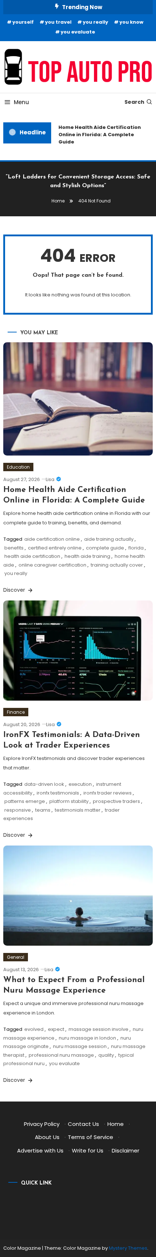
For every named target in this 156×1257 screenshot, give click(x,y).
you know (131, 22)
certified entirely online (55, 547)
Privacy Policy (41, 1124)
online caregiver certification (52, 564)
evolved (34, 1029)
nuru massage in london (87, 1038)
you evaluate (78, 31)
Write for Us (87, 1150)
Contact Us (83, 1124)
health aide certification (32, 556)
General (15, 957)
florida (136, 547)
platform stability (69, 801)
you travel (58, 22)
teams (42, 810)
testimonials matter (77, 810)
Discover (14, 590)
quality (106, 1055)
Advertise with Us (40, 1150)
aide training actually (109, 539)
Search (134, 102)
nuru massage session (80, 1046)
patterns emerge (24, 801)
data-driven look (44, 784)
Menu (21, 102)
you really (95, 22)
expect (56, 1029)
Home (115, 1124)
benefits (14, 547)
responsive (17, 810)
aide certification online (52, 539)
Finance (16, 712)
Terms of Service (90, 1137)
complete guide (105, 547)
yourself (23, 22)
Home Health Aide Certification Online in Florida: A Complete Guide (98, 134)
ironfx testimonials (58, 792)
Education (18, 467)
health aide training (87, 556)
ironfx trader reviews (107, 792)
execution (80, 784)
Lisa (50, 479)
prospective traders (116, 801)
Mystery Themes (128, 1248)
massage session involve (98, 1029)
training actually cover (117, 564)
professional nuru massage (61, 1055)
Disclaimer (125, 1150)
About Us (47, 1137)
